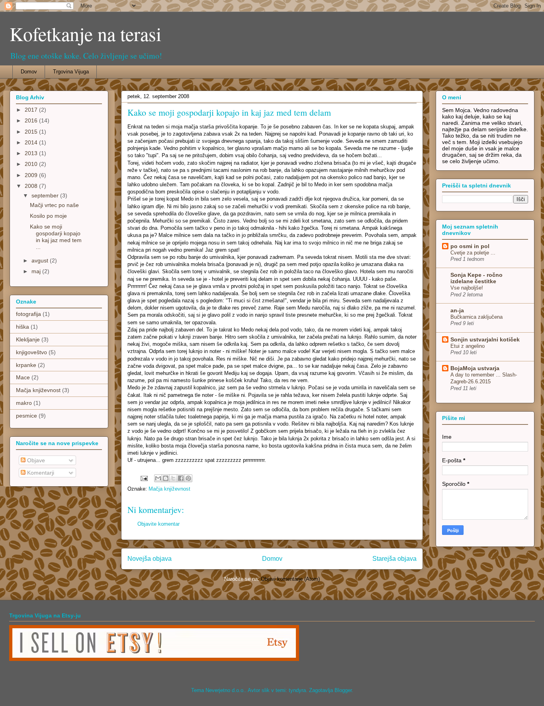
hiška (22, 326)
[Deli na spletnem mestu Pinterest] (188, 478)
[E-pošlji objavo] (143, 478)
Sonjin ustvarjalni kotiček (485, 339)
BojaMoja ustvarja (474, 368)
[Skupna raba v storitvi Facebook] (181, 478)
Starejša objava (394, 558)
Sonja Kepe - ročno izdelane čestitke (476, 278)
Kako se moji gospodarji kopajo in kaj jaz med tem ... (56, 236)
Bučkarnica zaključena (476, 317)
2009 (32, 175)
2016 (32, 120)
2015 (32, 131)
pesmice (26, 415)
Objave (35, 460)
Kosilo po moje (48, 216)
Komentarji (39, 472)
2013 (32, 153)
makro (24, 403)
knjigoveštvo (31, 352)
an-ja (457, 310)
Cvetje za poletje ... (472, 253)
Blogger (343, 690)
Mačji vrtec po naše (54, 205)
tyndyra (297, 690)
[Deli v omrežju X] (173, 478)
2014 (32, 142)
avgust (40, 260)
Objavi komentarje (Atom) (290, 579)
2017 (32, 109)
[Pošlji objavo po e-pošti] (158, 478)
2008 (32, 186)
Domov (29, 72)
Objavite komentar (158, 524)
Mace (23, 377)
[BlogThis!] (166, 478)
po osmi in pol (469, 246)
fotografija (28, 314)
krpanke (26, 365)
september (45, 195)
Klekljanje (28, 339)
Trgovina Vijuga (71, 72)
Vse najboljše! (466, 288)
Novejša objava (149, 558)
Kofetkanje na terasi (85, 33)
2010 (32, 164)
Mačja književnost (169, 489)
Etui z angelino (467, 346)
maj (36, 271)
